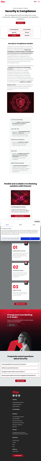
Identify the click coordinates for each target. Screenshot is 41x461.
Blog (13, 446)
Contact (14, 442)
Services (14, 399)
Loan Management (14, 29)
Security (14, 35)
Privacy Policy (15, 451)
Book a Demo (20, 22)
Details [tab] (20, 224)
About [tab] (34, 224)
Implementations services (17, 402)
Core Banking (15, 409)
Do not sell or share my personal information (10, 238)
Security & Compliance (17, 424)
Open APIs (14, 32)
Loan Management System (18, 416)
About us (14, 449)
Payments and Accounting (18, 422)
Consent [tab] (7, 224)
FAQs (13, 444)
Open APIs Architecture (17, 420)
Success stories (15, 440)
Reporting (27, 35)
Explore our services (20, 304)
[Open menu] (39, 2)
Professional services (16, 404)
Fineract (14, 429)
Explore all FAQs (20, 380)
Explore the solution (19, 216)
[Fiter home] (3, 2)
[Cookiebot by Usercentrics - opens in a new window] (35, 221)
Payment (27, 32)
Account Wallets (27, 29)
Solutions (14, 414)
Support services (16, 406)
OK (30, 238)
